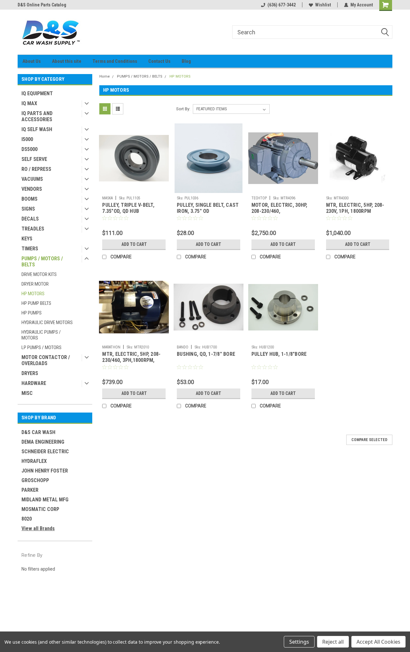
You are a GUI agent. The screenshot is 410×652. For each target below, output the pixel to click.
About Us (31, 61)
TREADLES (32, 229)
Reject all (333, 641)
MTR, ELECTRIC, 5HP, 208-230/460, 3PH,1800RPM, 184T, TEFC (131, 360)
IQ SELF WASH (36, 129)
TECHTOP (259, 198)
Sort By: (183, 108)
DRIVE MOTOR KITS (39, 274)
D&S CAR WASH (38, 432)
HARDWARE (33, 383)
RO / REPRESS (36, 169)
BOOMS (29, 199)
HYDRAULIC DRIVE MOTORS (47, 322)
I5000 (27, 139)
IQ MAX (29, 103)
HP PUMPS (31, 313)
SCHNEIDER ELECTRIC (45, 451)
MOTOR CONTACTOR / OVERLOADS (45, 360)
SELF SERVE (34, 159)
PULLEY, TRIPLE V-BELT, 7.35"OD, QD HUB (128, 208)
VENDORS (31, 189)
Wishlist (323, 4)
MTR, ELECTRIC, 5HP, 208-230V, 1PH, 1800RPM (355, 208)
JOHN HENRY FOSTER (44, 471)
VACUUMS (32, 179)
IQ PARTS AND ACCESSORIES (37, 116)
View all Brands (38, 528)
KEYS (26, 239)
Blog (186, 61)
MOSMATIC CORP (40, 509)
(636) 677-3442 (281, 4)
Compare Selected (369, 440)
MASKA (107, 198)
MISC (27, 393)
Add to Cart (134, 244)
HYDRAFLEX (34, 461)
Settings (299, 641)
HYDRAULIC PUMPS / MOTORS (41, 335)
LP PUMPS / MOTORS (41, 347)
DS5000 (29, 149)
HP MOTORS (33, 294)
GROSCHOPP (35, 480)
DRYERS (29, 373)
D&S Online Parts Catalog (42, 4)
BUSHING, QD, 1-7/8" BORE (206, 354)
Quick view (133, 188)
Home (104, 76)
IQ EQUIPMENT (37, 93)
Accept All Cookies (378, 641)
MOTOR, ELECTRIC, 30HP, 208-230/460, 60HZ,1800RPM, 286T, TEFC (282, 211)
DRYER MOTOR (35, 284)
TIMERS (29, 249)
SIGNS (28, 209)
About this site (66, 61)
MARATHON (111, 347)
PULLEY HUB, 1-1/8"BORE (279, 354)
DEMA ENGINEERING (42, 442)
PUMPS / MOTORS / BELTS (42, 261)
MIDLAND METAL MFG (45, 500)
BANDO (182, 347)
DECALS (30, 219)
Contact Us (159, 61)
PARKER (29, 490)
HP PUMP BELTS (36, 303)
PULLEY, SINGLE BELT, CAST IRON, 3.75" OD (208, 208)
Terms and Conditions (115, 61)
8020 (26, 519)
